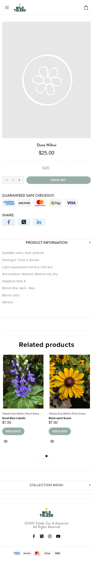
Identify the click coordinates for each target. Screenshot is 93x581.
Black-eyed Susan (60, 418)
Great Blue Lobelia (13, 418)
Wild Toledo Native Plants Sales (20, 7)
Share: (8, 215)
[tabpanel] (23, 404)
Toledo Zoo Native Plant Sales (20, 413)
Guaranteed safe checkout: (28, 195)
